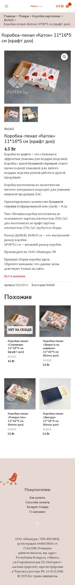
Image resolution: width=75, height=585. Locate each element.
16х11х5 (9, 129)
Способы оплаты (38, 502)
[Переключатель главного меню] (6, 6)
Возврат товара (37, 507)
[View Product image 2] (30, 114)
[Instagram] (37, 523)
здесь (46, 259)
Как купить (37, 497)
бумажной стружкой (42, 163)
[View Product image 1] (12, 114)
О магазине (37, 512)
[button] (64, 56)
